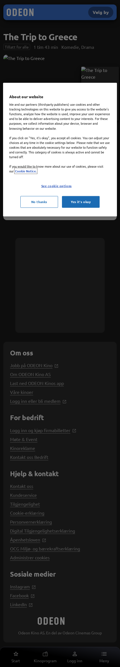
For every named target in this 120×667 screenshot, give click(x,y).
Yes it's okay (81, 201)
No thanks (39, 201)
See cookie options (56, 186)
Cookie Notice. (26, 171)
